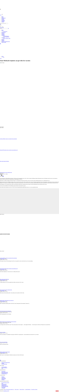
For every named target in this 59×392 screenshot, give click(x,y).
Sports (2, 17)
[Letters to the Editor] (4, 331)
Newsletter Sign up (4, 373)
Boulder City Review (5, 385)
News (2, 16)
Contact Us (3, 377)
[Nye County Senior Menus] (4, 341)
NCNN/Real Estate (6, 36)
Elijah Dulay (2, 258)
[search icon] (0, 24)
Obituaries (3, 37)
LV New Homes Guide (5, 386)
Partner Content (4, 42)
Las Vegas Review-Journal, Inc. (9, 389)
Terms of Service (22, 389)
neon (2, 383)
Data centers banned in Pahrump (4, 279)
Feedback (3, 379)
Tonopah (3, 19)
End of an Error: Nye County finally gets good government (8, 321)
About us (3, 376)
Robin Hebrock (3, 301)
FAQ (2, 368)
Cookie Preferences (27, 389)
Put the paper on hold (5, 372)
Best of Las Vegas (4, 384)
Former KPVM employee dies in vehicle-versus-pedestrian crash (9, 268)
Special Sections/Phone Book (6, 41)
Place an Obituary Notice (6, 38)
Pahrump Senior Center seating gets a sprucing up (7, 300)
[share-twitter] (2, 176)
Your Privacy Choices (34, 389)
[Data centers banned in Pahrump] (4, 278)
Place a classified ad (4, 367)
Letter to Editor (4, 378)
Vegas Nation (3, 387)
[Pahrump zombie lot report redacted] (4, 351)
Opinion (3, 18)
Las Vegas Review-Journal (5, 382)
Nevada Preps (5, 31)
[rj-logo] (8, 13)
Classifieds (3, 20)
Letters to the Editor (2, 332)
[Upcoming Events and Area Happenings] (4, 310)
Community (3, 33)
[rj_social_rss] (0, 43)
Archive (3, 39)
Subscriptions (3, 371)
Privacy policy (17, 389)
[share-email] (3, 176)
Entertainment (4, 32)
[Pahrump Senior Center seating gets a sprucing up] (4, 299)
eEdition (3, 40)
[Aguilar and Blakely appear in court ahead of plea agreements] (4, 257)
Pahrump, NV (2, 27)
